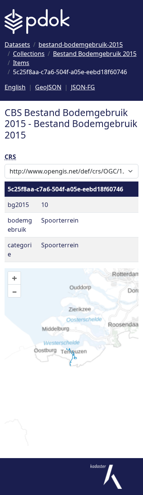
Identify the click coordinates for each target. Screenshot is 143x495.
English (15, 87)
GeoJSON (48, 87)
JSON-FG (83, 87)
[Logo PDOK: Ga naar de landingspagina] (37, 21)
